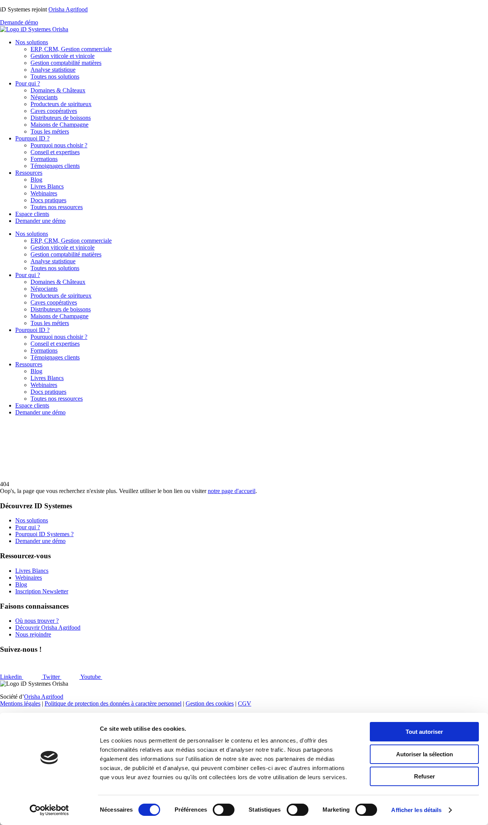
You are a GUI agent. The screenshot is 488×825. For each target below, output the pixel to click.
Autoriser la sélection (424, 754)
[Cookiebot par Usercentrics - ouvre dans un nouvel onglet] (49, 810)
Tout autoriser (424, 731)
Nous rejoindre (33, 634)
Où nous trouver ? (37, 620)
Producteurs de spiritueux (61, 104)
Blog (36, 179)
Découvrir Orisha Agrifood (47, 627)
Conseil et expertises (55, 152)
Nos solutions (31, 42)
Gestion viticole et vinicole (62, 56)
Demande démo (19, 22)
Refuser (424, 776)
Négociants (44, 97)
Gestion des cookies (210, 703)
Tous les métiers (49, 131)
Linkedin (11, 677)
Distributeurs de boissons (60, 117)
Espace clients (32, 214)
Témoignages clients (55, 166)
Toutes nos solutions (54, 76)
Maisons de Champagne (59, 124)
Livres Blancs (47, 186)
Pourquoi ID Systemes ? (44, 534)
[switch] (223, 810)
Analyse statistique (52, 69)
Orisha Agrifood (68, 9)
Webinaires (43, 193)
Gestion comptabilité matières (65, 63)
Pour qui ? (27, 83)
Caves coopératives (53, 111)
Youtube (91, 677)
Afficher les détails (416, 810)
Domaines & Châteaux (57, 90)
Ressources (28, 172)
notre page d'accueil (231, 491)
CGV (244, 703)
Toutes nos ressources (56, 207)
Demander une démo (40, 221)
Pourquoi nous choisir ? (58, 145)
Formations (44, 159)
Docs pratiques (48, 200)
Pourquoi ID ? (32, 138)
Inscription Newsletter (41, 591)
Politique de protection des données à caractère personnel (113, 703)
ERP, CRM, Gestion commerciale (71, 49)
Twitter (52, 677)
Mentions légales (20, 703)
